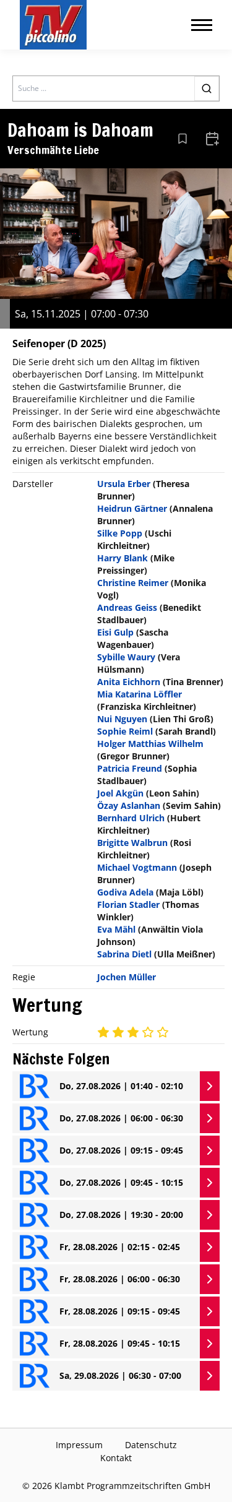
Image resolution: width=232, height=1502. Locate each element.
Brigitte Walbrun (132, 842)
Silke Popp (119, 533)
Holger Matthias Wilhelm (150, 743)
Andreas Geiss (127, 607)
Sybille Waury (126, 657)
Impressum (79, 1445)
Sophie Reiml (125, 731)
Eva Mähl (116, 929)
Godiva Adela (125, 892)
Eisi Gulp (115, 632)
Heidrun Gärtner (132, 508)
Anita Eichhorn (128, 682)
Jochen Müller (126, 977)
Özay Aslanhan (128, 805)
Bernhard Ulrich (131, 818)
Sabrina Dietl (124, 954)
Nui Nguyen (122, 719)
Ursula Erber (123, 484)
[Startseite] (53, 24)
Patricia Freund (129, 768)
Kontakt (116, 1458)
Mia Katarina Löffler (139, 694)
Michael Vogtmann (137, 867)
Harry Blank (122, 558)
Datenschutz (151, 1445)
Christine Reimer (132, 583)
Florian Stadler (128, 904)
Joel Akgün (120, 793)
